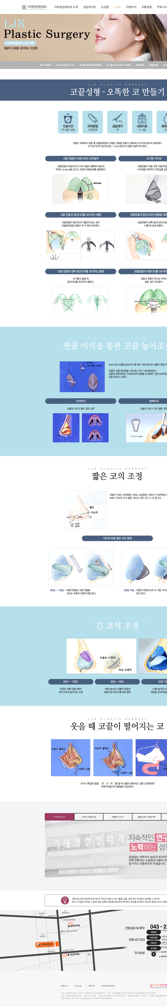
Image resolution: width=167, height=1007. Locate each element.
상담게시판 (89, 7)
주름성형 (146, 7)
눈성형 (105, 7)
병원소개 (64, 986)
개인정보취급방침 (108, 986)
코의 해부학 (45, 65)
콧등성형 (153, 65)
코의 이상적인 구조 (65, 65)
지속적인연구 (59, 817)
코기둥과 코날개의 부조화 (118, 65)
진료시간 (154, 943)
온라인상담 (153, 937)
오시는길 (77, 986)
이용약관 (91, 986)
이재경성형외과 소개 (66, 7)
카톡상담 (154, 932)
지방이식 (131, 7)
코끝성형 (140, 65)
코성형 (117, 7)
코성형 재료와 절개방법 (90, 65)
